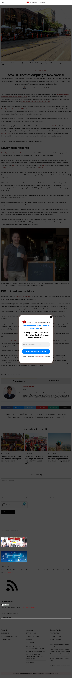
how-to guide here (9, 572)
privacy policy (41, 356)
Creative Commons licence (27, 607)
